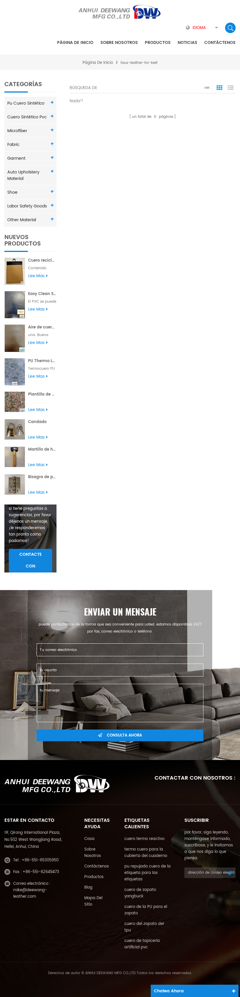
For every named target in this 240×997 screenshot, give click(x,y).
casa (89, 839)
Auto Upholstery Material (23, 175)
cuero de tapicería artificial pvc (142, 944)
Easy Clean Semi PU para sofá (42, 294)
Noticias (187, 42)
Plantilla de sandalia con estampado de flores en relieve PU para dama (42, 394)
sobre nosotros (119, 42)
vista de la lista (230, 87)
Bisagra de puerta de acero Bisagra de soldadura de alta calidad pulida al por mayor (42, 477)
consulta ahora (124, 735)
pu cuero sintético (25, 103)
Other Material (21, 220)
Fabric (13, 144)
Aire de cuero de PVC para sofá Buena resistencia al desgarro (42, 327)
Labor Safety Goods (27, 206)
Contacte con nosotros (30, 566)
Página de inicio (75, 42)
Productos (158, 42)
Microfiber (17, 130)
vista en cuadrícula (219, 87)
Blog (88, 887)
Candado (37, 422)
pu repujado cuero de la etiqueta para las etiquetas (147, 872)
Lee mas (36, 276)
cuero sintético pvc (27, 117)
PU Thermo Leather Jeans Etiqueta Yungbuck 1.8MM (42, 361)
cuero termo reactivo (144, 839)
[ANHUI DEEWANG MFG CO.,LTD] (120, 11)
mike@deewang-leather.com (30, 893)
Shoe (12, 192)
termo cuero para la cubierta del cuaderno (145, 852)
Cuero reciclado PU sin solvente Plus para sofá (42, 261)
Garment (16, 158)
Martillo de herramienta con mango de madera (42, 449)
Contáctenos (220, 42)
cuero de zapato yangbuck (140, 893)
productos (94, 877)
